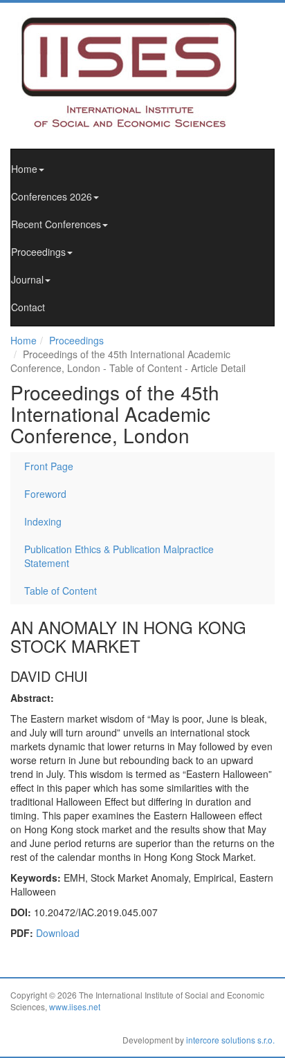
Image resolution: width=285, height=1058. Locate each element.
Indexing (43, 521)
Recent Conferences (56, 224)
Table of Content (60, 590)
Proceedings (38, 252)
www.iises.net (74, 1006)
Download (58, 933)
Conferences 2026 (51, 196)
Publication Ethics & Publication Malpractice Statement (119, 556)
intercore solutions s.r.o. (230, 1040)
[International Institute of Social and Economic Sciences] (141, 71)
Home (24, 169)
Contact (28, 307)
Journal (27, 279)
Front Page (48, 466)
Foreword (45, 494)
